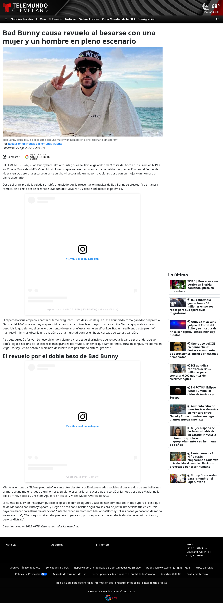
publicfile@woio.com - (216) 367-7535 (168, 567)
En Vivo (41, 19)
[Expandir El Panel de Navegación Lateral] (6, 19)
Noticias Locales (22, 19)
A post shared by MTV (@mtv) (82, 476)
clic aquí (66, 582)
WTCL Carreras (204, 567)
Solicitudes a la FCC (57, 567)
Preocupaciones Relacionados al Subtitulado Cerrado (123, 574)
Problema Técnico (197, 574)
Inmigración (147, 19)
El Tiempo (55, 19)
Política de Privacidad (28, 574)
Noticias (70, 19)
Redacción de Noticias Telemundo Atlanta (35, 144)
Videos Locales (89, 19)
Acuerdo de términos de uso (69, 574)
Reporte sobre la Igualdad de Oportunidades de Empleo (107, 567)
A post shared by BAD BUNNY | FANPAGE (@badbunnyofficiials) (82, 309)
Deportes (57, 545)
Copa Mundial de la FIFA (119, 19)
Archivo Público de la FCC (25, 567)
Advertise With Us (170, 574)
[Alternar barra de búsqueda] (217, 19)
